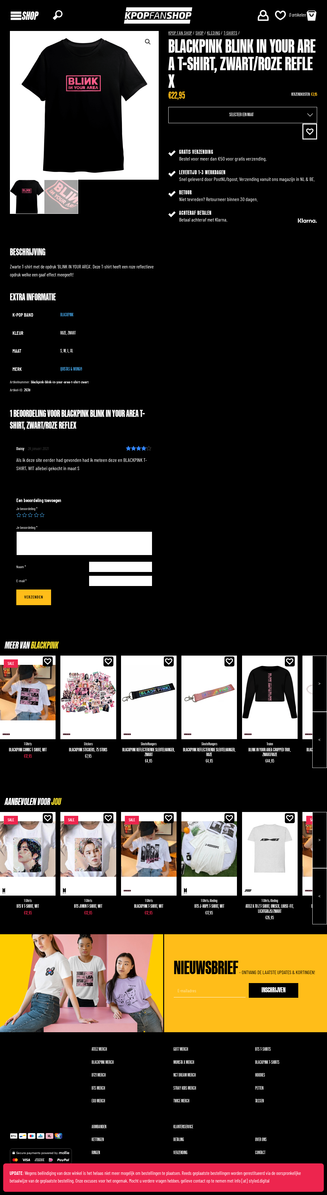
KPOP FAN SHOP (180, 33)
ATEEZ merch (99, 1049)
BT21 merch (99, 1075)
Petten (259, 1088)
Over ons (261, 1139)
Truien (270, 744)
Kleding (213, 33)
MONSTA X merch (183, 1062)
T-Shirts (230, 33)
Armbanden (99, 1126)
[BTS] (4, 891)
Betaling (178, 1139)
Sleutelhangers (148, 744)
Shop (199, 33)
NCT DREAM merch (184, 1075)
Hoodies (260, 1075)
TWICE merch (181, 1101)
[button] (309, 132)
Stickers (88, 744)
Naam (21, 567)
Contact (260, 1152)
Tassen (259, 1101)
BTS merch (98, 1088)
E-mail (21, 581)
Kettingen (98, 1139)
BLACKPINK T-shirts (267, 1062)
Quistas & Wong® (71, 369)
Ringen (96, 1152)
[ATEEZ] (248, 891)
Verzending (180, 1152)
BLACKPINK (66, 314)
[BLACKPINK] (6, 734)
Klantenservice (183, 1126)
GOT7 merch (180, 1049)
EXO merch (98, 1101)
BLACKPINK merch (103, 1062)
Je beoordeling (26, 509)
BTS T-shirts (263, 1049)
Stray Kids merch (184, 1088)
